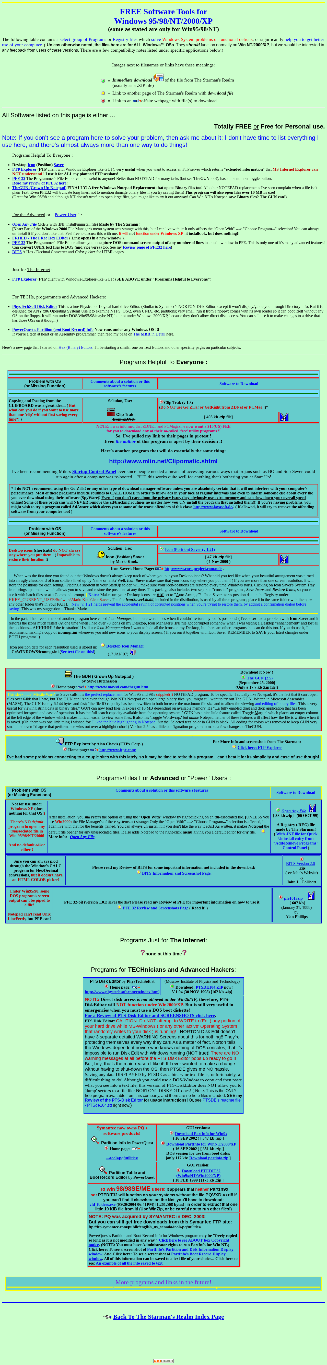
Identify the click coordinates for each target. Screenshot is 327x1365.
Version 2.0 (300, 863)
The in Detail (149, 334)
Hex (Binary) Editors (75, 347)
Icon (31, 165)
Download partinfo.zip (208, 1158)
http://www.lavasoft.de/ (213, 507)
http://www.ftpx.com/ (117, 750)
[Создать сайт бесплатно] (163, 1361)
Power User (65, 214)
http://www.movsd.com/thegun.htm (117, 687)
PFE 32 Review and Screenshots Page (155, 908)
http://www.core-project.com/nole (193, 568)
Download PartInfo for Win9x (201, 1133)
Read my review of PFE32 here (39, 183)
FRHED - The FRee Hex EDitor (40, 238)
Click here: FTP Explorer (260, 747)
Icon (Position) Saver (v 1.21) (190, 549)
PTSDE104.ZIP (209, 987)
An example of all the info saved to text (129, 1263)
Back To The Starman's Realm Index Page (168, 1316)
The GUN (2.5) (260, 678)
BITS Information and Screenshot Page (176, 873)
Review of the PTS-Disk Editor (114, 1100)
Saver (59, 165)
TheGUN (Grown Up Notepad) (39, 188)
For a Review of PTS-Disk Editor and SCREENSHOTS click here (150, 1015)
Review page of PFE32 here (147, 247)
